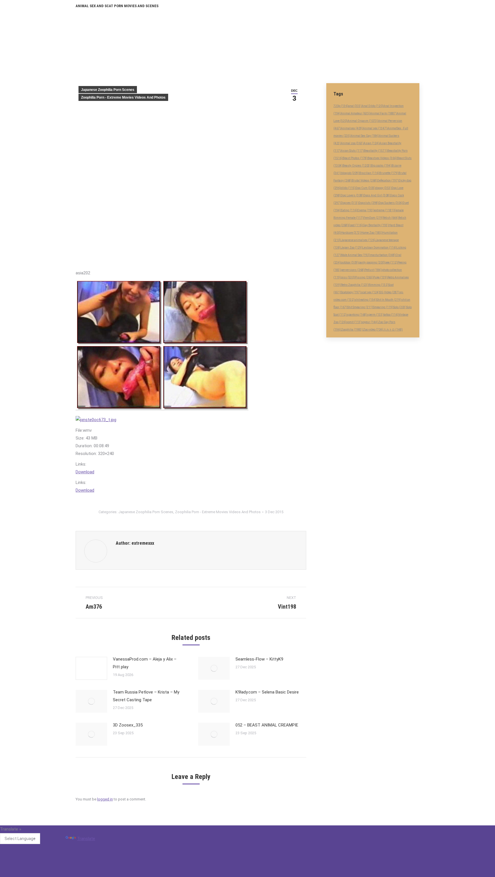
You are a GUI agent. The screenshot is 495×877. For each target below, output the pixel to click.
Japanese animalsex (358, 240)
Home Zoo (371, 232)
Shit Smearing (360, 307)
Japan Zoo (351, 247)
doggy (384, 188)
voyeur (370, 322)
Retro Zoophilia (354, 284)
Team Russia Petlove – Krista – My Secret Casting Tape (146, 696)
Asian (371, 143)
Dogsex (350, 202)
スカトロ (393, 329)
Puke (380, 277)
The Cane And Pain (212, 842)
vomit (354, 322)
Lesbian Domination (379, 247)
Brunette (388, 173)
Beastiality (375, 150)
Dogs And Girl (377, 195)
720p (340, 106)
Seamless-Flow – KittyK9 (259, 659)
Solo (399, 307)
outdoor (350, 262)
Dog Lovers (352, 195)
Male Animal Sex (355, 255)
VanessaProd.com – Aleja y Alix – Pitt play (144, 663)
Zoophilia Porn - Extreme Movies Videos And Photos (123, 97)
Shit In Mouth (388, 299)
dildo (348, 188)
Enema (365, 210)
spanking (357, 314)
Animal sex (375, 128)
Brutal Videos (364, 180)
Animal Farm (383, 113)
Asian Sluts (352, 150)
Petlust (373, 270)
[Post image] (91, 668)
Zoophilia (352, 329)
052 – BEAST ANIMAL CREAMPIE (266, 725)
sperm (375, 314)
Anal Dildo (372, 106)
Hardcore (351, 232)
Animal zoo (352, 143)
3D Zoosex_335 (128, 725)
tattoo (391, 314)
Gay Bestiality (376, 225)
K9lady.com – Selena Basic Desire (267, 692)
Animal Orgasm (362, 120)
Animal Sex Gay (365, 135)
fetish (391, 217)
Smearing (383, 307)
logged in (105, 799)
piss (348, 277)
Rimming (378, 284)
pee (391, 262)
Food (355, 225)
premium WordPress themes (221, 874)
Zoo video (373, 329)
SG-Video (389, 292)
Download (85, 471)
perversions (353, 270)
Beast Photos (355, 158)
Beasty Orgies (357, 165)
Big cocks (381, 165)
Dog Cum (365, 188)
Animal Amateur (355, 113)
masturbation (383, 255)
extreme (384, 210)
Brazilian (369, 173)
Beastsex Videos (382, 158)
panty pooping (372, 262)
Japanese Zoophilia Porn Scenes (107, 90)
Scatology (351, 292)
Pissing (364, 277)
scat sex (370, 292)
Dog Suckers (391, 202)
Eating (349, 210)
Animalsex (352, 128)
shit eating (365, 299)
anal (355, 106)
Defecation (388, 180)
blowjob (350, 173)
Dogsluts (369, 202)
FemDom (373, 217)
